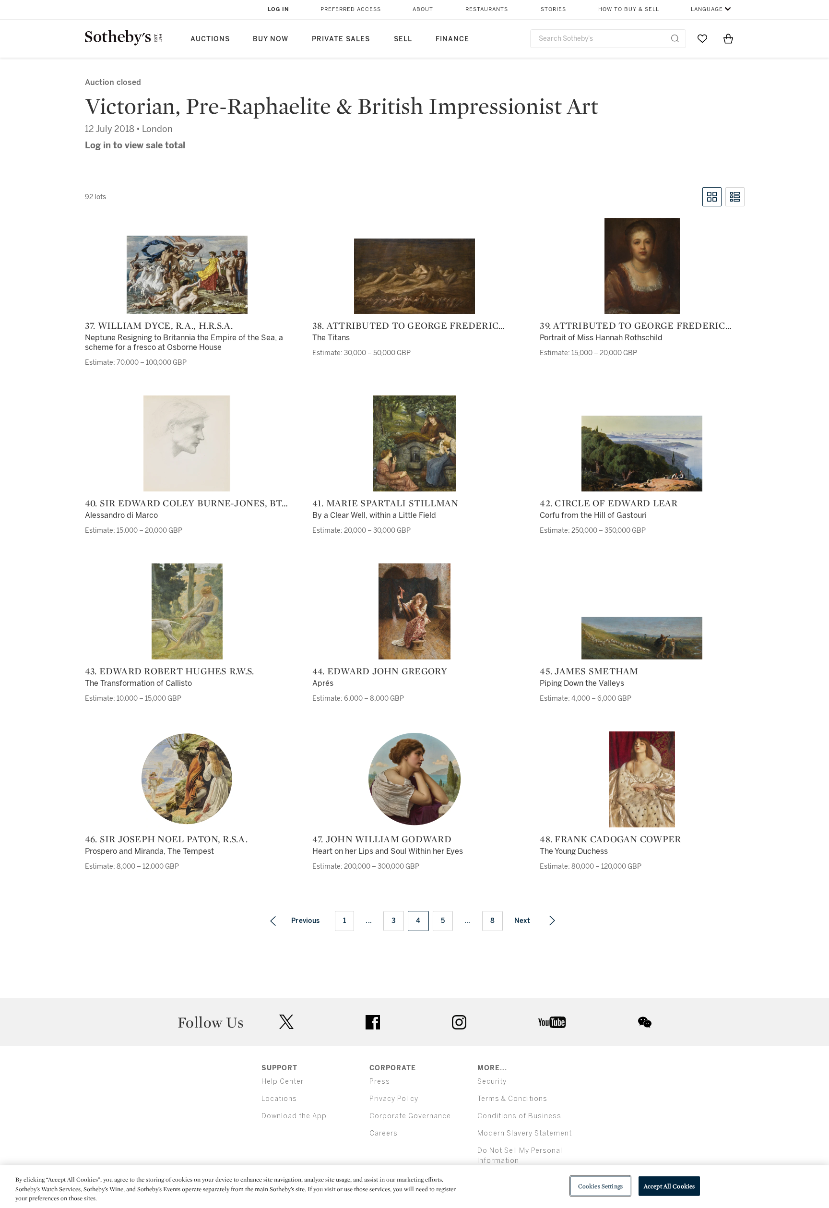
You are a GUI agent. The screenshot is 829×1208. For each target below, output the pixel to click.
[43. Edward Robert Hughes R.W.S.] (187, 611)
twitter (286, 1022)
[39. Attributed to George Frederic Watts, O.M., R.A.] (642, 266)
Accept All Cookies (669, 1186)
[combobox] (608, 38)
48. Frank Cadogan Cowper (610, 839)
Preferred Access (350, 9)
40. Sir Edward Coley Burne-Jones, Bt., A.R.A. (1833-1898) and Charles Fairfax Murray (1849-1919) (185, 503)
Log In (278, 9)
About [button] (423, 9)
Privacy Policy (393, 1099)
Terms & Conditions (512, 1099)
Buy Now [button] (270, 39)
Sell (403, 39)
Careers (383, 1133)
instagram (459, 1022)
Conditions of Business (519, 1116)
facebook (373, 1022)
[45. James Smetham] (641, 638)
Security (492, 1081)
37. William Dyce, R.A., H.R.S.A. (159, 325)
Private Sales (341, 39)
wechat (644, 1022)
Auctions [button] (210, 39)
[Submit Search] (675, 38)
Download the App (294, 1116)
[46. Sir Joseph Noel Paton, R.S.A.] (187, 779)
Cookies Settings (600, 1186)
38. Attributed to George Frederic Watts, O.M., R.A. (405, 325)
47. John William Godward (381, 839)
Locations (279, 1099)
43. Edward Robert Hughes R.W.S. (169, 671)
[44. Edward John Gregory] (414, 611)
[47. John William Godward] (415, 779)
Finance (452, 39)
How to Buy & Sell (628, 9)
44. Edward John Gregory (380, 671)
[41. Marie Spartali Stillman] (414, 443)
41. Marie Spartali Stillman (385, 503)
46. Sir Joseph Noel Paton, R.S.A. (166, 839)
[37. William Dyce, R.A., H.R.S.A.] (187, 275)
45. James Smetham (589, 671)
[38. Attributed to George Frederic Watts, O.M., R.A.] (414, 276)
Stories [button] (553, 9)
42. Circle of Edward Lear (608, 503)
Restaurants (486, 9)
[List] (735, 196)
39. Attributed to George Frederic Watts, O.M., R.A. (632, 325)
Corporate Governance (410, 1116)
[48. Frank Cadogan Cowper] (642, 779)
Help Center (282, 1081)
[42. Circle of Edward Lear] (641, 453)
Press (379, 1081)
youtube (552, 1022)
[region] (414, 1186)
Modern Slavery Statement (524, 1133)
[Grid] (712, 196)
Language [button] (707, 9)
